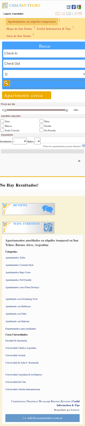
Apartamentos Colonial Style (19, 264)
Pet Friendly (50, 130)
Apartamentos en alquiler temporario (32, 21)
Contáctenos (18, 401)
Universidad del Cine (15, 381)
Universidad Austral (15, 355)
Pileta (47, 121)
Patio (7, 121)
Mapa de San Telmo (19, 29)
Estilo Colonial (12, 130)
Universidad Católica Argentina (20, 347)
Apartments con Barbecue (18, 306)
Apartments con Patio (15, 313)
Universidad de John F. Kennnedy (22, 362)
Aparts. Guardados (13, 13)
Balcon (8, 125)
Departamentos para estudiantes (20, 328)
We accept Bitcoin (49, 401)
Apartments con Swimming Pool (21, 298)
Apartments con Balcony (17, 321)
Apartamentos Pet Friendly (18, 279)
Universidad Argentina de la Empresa (23, 374)
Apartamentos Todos (15, 257)
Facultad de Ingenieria (16, 340)
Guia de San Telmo (19, 36)
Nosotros (32, 401)
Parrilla (47, 125)
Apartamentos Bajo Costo (18, 272)
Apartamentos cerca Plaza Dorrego (22, 287)
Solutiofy (75, 409)
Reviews (66, 401)
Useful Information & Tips (54, 29)
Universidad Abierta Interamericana (22, 389)
